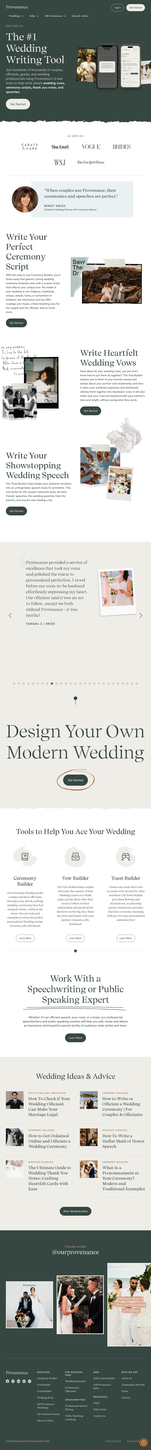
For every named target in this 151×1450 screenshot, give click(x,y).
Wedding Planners (75, 1381)
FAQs (96, 1403)
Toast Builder (44, 1391)
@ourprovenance (75, 1252)
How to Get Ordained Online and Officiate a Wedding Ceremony (49, 1141)
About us (127, 1378)
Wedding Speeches (114, 1130)
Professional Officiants (72, 1389)
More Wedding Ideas (75, 1211)
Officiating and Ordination (47, 1093)
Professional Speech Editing (76, 1407)
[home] (19, 6)
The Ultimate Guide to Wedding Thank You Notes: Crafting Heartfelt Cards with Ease (49, 1178)
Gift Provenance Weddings (46, 1406)
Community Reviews (133, 1384)
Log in (118, 7)
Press (125, 1391)
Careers (126, 1397)
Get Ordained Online (48, 1414)
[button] (16, 16)
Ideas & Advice (80, 16)
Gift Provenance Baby (102, 1386)
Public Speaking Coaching (74, 1417)
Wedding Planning (40, 1162)
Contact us (99, 1415)
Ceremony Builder (47, 1378)
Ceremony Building (115, 1093)
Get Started (135, 7)
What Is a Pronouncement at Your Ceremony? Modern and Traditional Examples (123, 1178)
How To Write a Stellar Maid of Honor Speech (123, 1141)
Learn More (27, 939)
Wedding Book (45, 1397)
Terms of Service (136, 1441)
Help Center (100, 1409)
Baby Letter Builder (104, 1378)
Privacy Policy (113, 1441)
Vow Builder (44, 1384)
